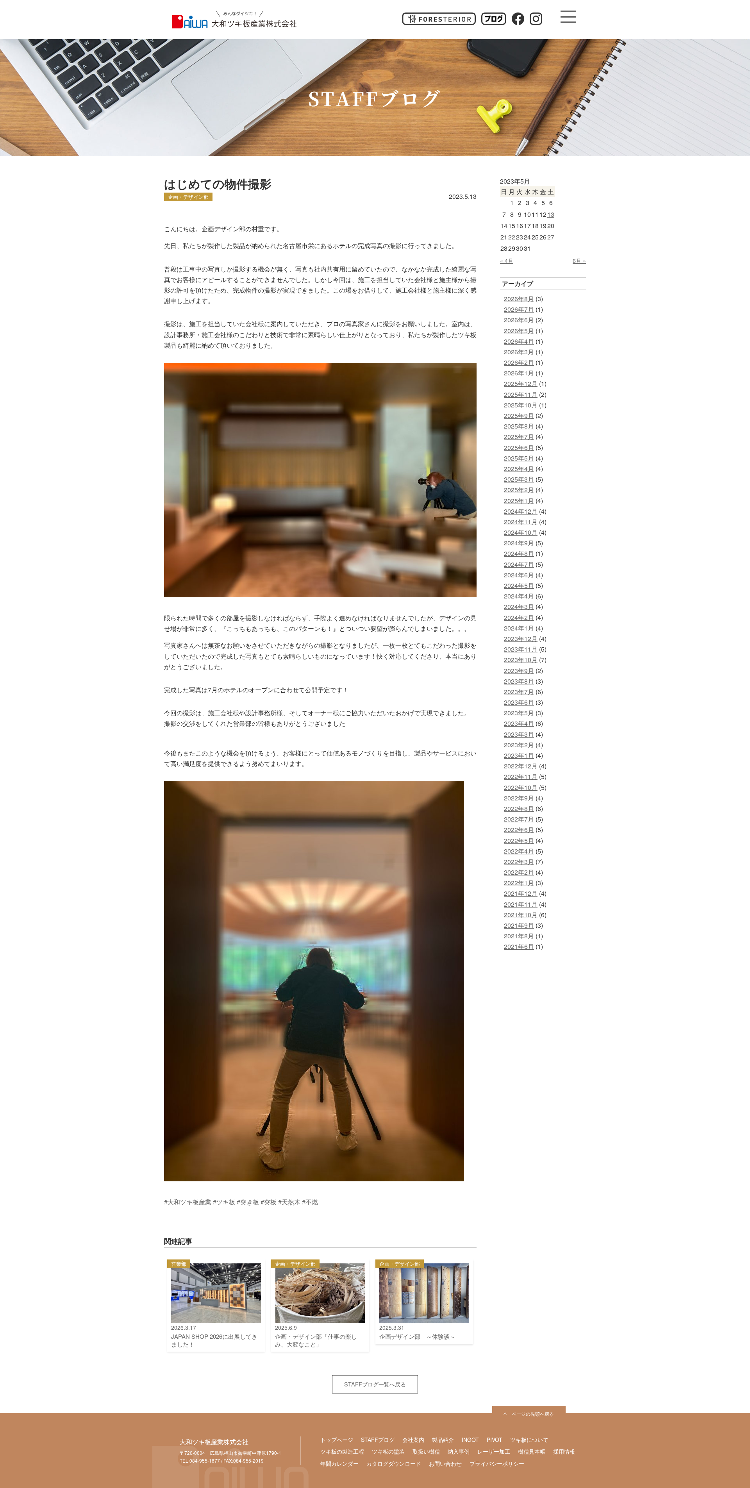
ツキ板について (529, 1439)
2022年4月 (519, 851)
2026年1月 (519, 372)
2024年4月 (519, 595)
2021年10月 (521, 914)
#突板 (269, 1201)
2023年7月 (519, 691)
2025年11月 (521, 394)
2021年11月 (521, 904)
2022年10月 (521, 787)
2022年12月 (521, 765)
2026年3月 (519, 351)
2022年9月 (519, 797)
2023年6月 (519, 702)
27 (550, 236)
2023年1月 (519, 755)
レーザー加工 (493, 1451)
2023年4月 (519, 723)
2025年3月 (519, 479)
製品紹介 (443, 1439)
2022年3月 (519, 861)
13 (550, 214)
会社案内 (413, 1439)
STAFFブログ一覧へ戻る (375, 1384)
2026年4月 (519, 341)
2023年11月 (521, 649)
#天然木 (289, 1201)
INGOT (470, 1439)
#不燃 (310, 1201)
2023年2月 (519, 744)
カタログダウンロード (393, 1463)
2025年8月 (519, 426)
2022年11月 (521, 776)
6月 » (579, 260)
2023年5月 (519, 712)
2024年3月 (519, 606)
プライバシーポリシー (497, 1463)
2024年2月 (519, 617)
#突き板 (248, 1201)
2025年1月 (519, 500)
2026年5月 (519, 330)
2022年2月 (519, 872)
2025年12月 (521, 383)
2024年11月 (521, 521)
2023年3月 (519, 734)
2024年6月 (519, 574)
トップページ (336, 1439)
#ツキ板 (224, 1201)
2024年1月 (519, 627)
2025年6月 (519, 447)
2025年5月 (519, 458)
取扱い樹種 (426, 1451)
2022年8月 (519, 808)
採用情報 (564, 1451)
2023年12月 (521, 638)
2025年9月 (519, 415)
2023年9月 (519, 670)
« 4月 (506, 260)
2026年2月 (519, 362)
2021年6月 (519, 946)
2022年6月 (519, 829)
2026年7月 (519, 309)
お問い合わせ (445, 1463)
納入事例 (459, 1451)
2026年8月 (519, 298)
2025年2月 (519, 489)
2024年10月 (521, 532)
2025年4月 (519, 468)
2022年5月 (519, 840)
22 (511, 236)
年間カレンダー (339, 1463)
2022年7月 (519, 819)
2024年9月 (519, 542)
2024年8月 (519, 553)
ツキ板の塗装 (388, 1451)
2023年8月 (519, 681)
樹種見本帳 (531, 1451)
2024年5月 (519, 585)
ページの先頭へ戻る (533, 1413)
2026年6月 (519, 319)
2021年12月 (521, 893)
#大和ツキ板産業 (187, 1201)
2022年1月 (519, 882)
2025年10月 (521, 404)
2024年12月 (521, 511)
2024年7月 (519, 564)
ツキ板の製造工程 (342, 1451)
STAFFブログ (378, 1439)
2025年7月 (519, 436)
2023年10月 (521, 659)
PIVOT (494, 1439)
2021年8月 (519, 935)
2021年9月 (519, 925)
